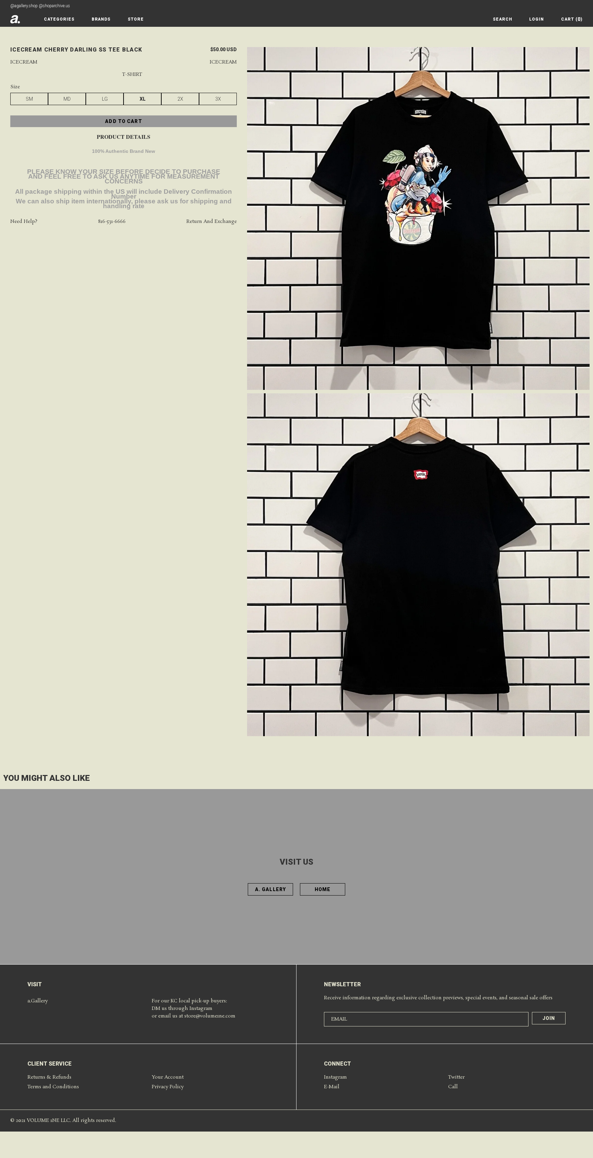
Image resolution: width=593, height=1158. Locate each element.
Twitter (456, 1077)
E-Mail (331, 1086)
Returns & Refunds (49, 1077)
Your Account (168, 1077)
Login (536, 19)
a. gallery (270, 889)
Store (136, 19)
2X (180, 99)
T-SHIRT (132, 75)
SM (29, 99)
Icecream (23, 62)
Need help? (23, 222)
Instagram (335, 1077)
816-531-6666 (112, 222)
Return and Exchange (211, 222)
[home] (15, 19)
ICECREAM (223, 62)
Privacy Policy (168, 1086)
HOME (322, 889)
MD (67, 99)
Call (453, 1086)
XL (143, 99)
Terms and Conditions (53, 1086)
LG (105, 99)
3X (218, 99)
